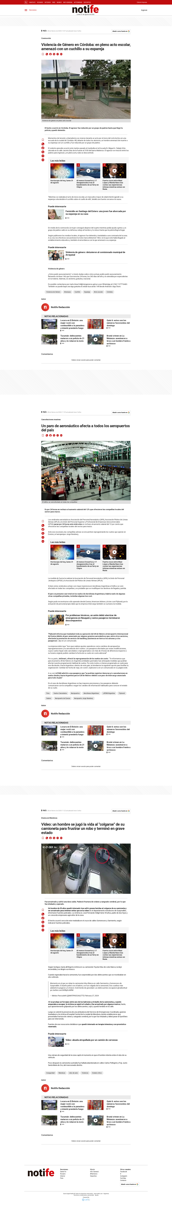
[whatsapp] (47, 54)
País (53, 2)
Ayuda (96, 1195)
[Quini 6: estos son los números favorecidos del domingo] (96, 324)
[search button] (26, 2)
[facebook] (50, 54)
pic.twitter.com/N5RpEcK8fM (61, 990)
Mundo (59, 2)
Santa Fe (32, 2)
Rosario (40, 2)
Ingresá (144, 10)
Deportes (87, 2)
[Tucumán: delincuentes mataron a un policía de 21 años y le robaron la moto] (49, 339)
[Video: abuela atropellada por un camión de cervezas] (56, 1042)
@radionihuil (122, 988)
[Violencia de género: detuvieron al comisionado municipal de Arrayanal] (56, 255)
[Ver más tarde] (42, 54)
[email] (57, 54)
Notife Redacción (60, 307)
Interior (48, 2)
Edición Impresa (142, 2)
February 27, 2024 (92, 996)
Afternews (78, 2)
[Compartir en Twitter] (54, 54)
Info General (67, 2)
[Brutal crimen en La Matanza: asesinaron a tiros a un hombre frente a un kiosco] (96, 339)
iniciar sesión (81, 360)
